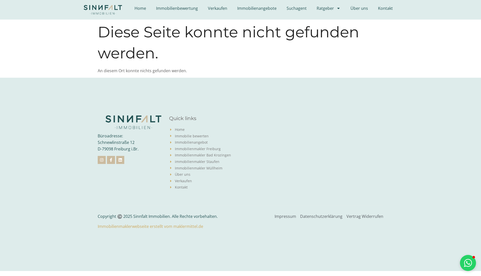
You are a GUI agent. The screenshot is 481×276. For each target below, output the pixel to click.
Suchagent (297, 8)
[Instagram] (102, 160)
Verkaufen (217, 8)
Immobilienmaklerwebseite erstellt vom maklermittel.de (150, 226)
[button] (11, 265)
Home (140, 8)
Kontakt (385, 8)
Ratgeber (325, 8)
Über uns (359, 8)
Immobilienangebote (257, 8)
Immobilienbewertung (177, 8)
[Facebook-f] (111, 160)
